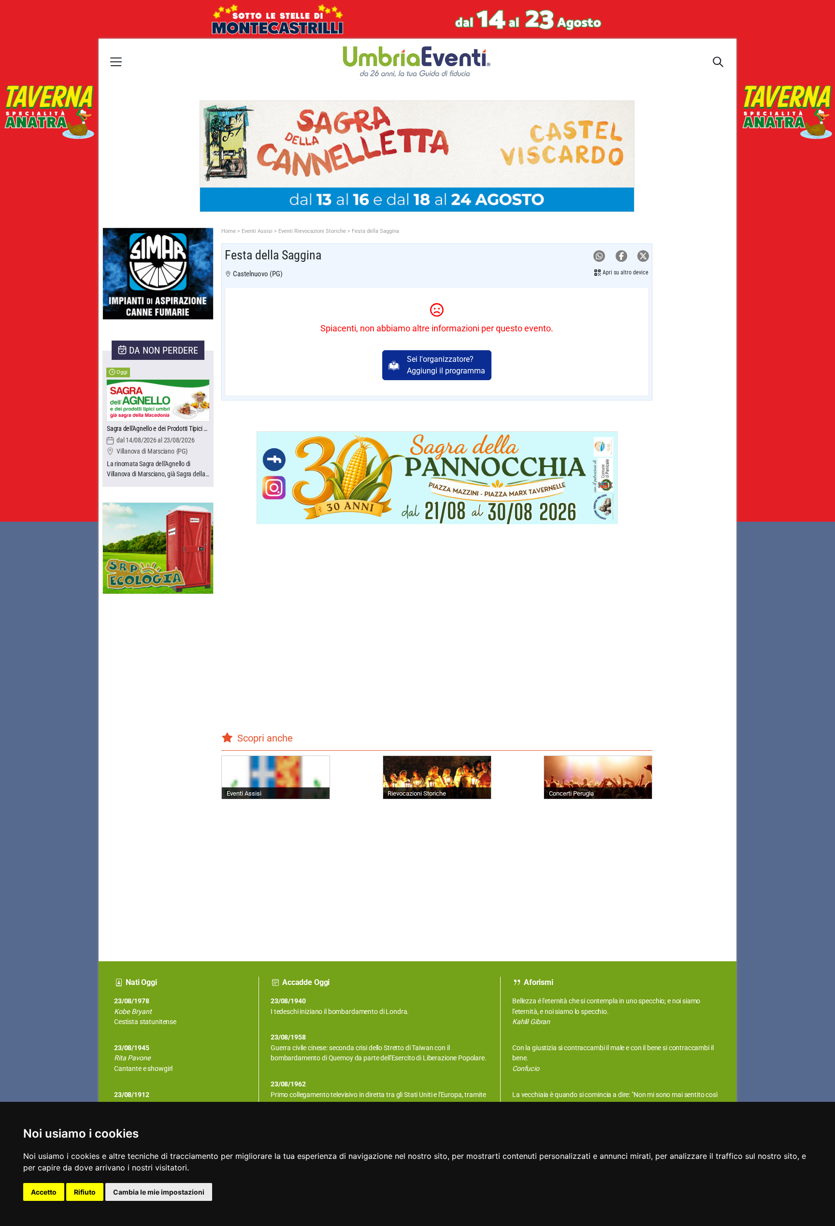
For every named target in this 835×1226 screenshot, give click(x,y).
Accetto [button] (44, 1192)
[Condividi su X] (643, 256)
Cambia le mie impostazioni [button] (158, 1192)
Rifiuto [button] (85, 1192)
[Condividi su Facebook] (621, 256)
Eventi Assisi (257, 231)
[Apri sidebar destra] (718, 62)
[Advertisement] (138, 770)
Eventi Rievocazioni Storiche (312, 231)
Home (228, 231)
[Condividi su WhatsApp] (599, 256)
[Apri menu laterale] (116, 61)
